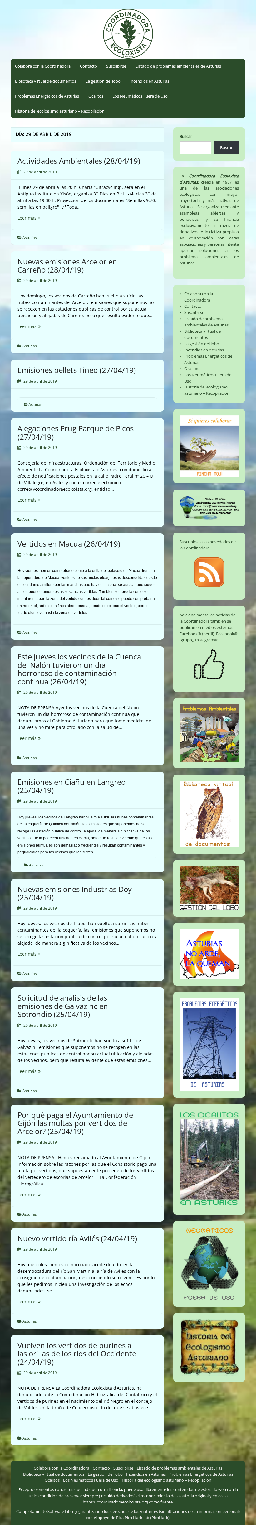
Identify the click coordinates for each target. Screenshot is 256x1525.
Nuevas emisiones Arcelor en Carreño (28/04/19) (67, 265)
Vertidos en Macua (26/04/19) (68, 543)
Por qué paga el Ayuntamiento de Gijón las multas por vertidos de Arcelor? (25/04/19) (75, 1123)
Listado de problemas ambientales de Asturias (178, 66)
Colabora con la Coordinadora (43, 66)
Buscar (186, 136)
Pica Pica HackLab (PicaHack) (143, 1517)
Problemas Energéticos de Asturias (47, 96)
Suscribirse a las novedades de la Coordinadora (208, 545)
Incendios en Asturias (149, 81)
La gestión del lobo (103, 81)
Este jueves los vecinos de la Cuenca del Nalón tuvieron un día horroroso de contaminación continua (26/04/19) (79, 668)
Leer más (39, 218)
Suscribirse (116, 66)
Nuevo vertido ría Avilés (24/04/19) (77, 1238)
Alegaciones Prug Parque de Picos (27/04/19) (75, 432)
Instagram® (206, 640)
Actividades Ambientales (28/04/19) (78, 161)
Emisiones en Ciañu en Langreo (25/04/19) (71, 786)
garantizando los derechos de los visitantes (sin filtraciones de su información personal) (159, 1511)
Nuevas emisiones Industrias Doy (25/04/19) (74, 893)
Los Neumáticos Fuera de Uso (140, 96)
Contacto (88, 66)
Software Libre (60, 1511)
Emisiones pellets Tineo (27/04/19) (76, 370)
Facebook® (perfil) (197, 633)
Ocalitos (95, 96)
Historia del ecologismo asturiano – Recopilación (60, 111)
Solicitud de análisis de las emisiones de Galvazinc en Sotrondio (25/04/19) (62, 1005)
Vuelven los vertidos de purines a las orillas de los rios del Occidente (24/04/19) (76, 1353)
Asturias (29, 237)
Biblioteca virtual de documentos (45, 81)
